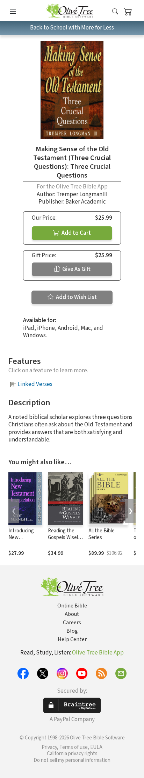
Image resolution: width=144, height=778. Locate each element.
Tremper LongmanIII (82, 194)
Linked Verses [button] (34, 384)
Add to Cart (75, 233)
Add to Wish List (76, 297)
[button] (115, 11)
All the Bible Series (101, 534)
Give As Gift (76, 269)
